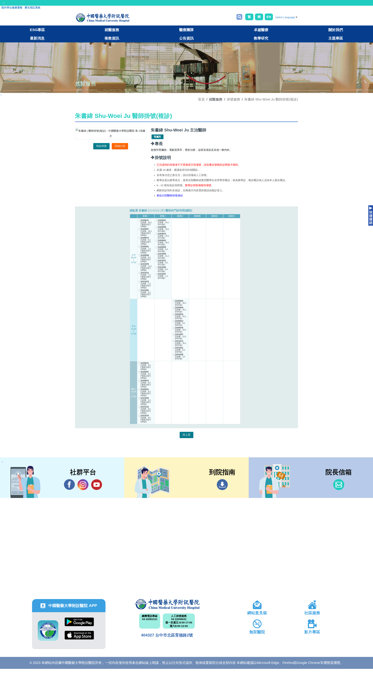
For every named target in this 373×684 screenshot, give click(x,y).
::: (4, 2)
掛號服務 (233, 99)
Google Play (79, 624)
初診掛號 (101, 146)
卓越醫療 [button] (261, 30)
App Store (79, 637)
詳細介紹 (120, 146)
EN (268, 17)
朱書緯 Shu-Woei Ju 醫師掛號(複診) (271, 99)
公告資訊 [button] (186, 38)
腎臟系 (157, 136)
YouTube (96, 484)
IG (83, 484)
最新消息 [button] (37, 38)
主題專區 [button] (335, 38)
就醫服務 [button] (112, 30)
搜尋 (239, 17)
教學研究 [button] (261, 38)
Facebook (69, 484)
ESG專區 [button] (37, 30)
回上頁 (186, 434)
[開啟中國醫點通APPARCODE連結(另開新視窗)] (48, 630)
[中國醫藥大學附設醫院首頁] (102, 17)
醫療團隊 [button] (186, 30)
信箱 (338, 484)
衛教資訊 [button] (112, 38)
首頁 (201, 99)
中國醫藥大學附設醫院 (167, 604)
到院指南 (222, 484)
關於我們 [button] (335, 30)
